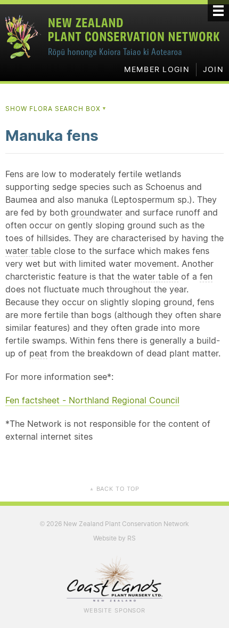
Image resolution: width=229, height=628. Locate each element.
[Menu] (218, 10)
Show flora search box (56, 109)
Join (213, 69)
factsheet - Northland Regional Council (92, 400)
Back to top (114, 488)
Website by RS (114, 538)
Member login (157, 69)
